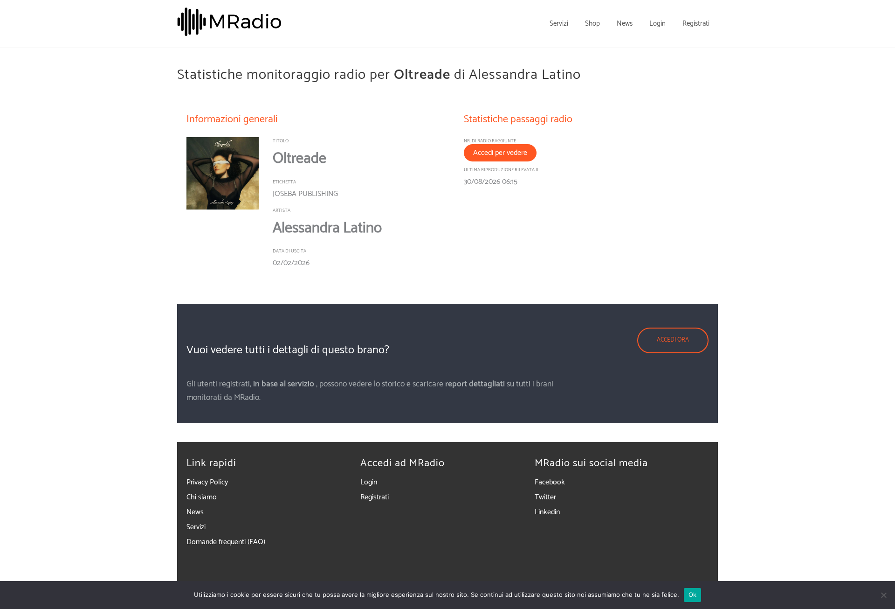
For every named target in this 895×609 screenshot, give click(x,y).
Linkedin (547, 512)
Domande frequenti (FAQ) (225, 542)
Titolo (281, 141)
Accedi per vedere (500, 153)
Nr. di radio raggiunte (490, 141)
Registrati (374, 497)
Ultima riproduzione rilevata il (501, 170)
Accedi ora (673, 340)
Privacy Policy (207, 482)
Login (368, 482)
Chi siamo (201, 497)
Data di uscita (289, 251)
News (195, 512)
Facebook (550, 482)
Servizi (196, 527)
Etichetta (284, 182)
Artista (281, 210)
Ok (692, 594)
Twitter (545, 497)
